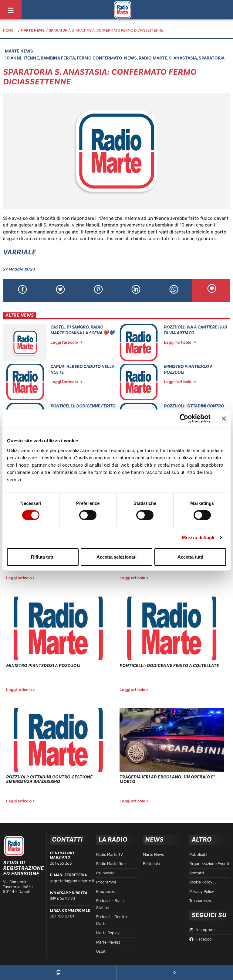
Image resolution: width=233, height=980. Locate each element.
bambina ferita (58, 58)
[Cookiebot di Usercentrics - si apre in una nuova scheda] (184, 418)
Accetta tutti (190, 556)
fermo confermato (99, 58)
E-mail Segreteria (68, 875)
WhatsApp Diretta (68, 892)
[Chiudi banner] (224, 419)
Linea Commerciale (70, 910)
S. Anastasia (183, 58)
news (130, 58)
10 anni (13, 58)
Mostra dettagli (198, 537)
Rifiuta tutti (43, 556)
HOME (8, 30)
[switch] (87, 515)
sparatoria (212, 58)
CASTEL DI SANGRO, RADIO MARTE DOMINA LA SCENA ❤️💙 (82, 330)
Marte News (33, 30)
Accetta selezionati (116, 556)
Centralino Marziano (62, 855)
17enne (31, 58)
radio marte (153, 58)
